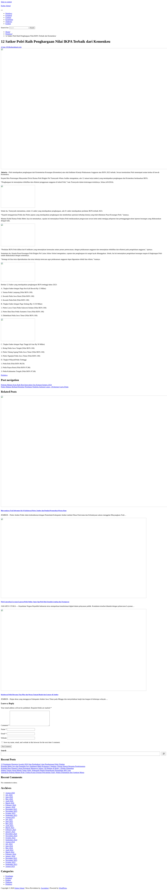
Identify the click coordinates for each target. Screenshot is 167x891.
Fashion (8, 18)
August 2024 (10, 842)
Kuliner (8, 24)
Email (3, 734)
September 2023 (11, 864)
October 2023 (10, 862)
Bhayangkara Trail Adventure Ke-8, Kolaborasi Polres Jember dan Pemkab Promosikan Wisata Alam (33, 510)
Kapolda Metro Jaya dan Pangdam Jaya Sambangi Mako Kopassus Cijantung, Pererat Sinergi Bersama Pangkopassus (43, 766)
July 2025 (8, 819)
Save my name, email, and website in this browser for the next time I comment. (32, 742)
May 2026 (9, 799)
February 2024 (10, 854)
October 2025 (10, 813)
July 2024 (8, 844)
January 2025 (10, 832)
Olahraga (8, 22)
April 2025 (9, 826)
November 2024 (11, 836)
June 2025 (9, 821)
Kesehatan (9, 20)
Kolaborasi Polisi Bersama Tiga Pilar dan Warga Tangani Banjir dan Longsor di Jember (29, 694)
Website (4, 738)
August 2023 (10, 866)
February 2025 (10, 830)
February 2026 (10, 805)
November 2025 (11, 811)
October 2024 (10, 838)
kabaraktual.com (15, 47)
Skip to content (6, 2)
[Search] (163, 754)
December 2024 (11, 834)
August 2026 (10, 793)
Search (3, 751)
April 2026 (9, 801)
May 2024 (9, 848)
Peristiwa (8, 13)
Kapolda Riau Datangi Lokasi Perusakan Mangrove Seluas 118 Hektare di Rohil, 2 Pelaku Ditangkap (37, 768)
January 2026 (10, 807)
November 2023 (11, 860)
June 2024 (9, 846)
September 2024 (11, 840)
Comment (5, 725)
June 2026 (9, 797)
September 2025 (11, 815)
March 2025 (9, 828)
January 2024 (10, 856)
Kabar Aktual (6, 6)
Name (4, 729)
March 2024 (9, 852)
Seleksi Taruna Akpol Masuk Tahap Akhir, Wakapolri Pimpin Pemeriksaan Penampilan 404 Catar (36, 770)
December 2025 (11, 809)
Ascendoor (45, 888)
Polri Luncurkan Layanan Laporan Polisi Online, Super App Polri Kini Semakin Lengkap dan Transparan (35, 602)
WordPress (63, 888)
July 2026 (8, 795)
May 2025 (9, 823)
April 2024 (9, 850)
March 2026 (9, 803)
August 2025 (10, 817)
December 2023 (11, 858)
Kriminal (8, 15)
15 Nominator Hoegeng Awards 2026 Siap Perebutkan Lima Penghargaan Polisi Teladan (33, 764)
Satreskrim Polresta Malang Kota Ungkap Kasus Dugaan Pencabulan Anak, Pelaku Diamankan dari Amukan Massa (42, 772)
